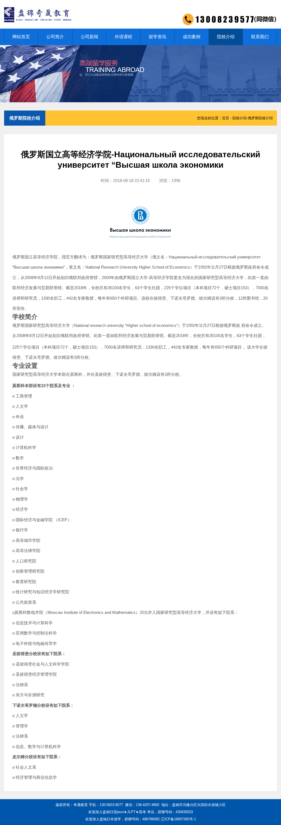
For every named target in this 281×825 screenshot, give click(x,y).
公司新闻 (89, 36)
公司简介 (55, 36)
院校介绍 (226, 36)
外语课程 (123, 36)
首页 (225, 118)
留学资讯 (157, 36)
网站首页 (21, 36)
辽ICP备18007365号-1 (178, 819)
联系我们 (260, 36)
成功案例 (191, 36)
